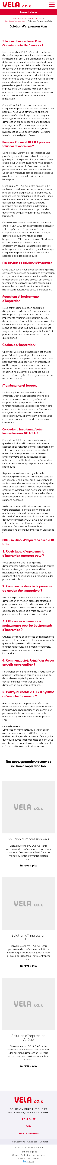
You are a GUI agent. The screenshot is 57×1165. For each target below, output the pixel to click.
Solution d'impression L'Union (28, 937)
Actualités (32, 1141)
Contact (44, 1141)
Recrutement (18, 1141)
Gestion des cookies (28, 1158)
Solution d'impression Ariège (28, 1038)
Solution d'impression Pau (28, 839)
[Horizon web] (25, 1161)
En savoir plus (28, 865)
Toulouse (28, 1119)
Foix (28, 1126)
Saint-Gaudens (29, 1133)
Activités (18, 1147)
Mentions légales (28, 1151)
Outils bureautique (34, 1147)
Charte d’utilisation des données (28, 1155)
